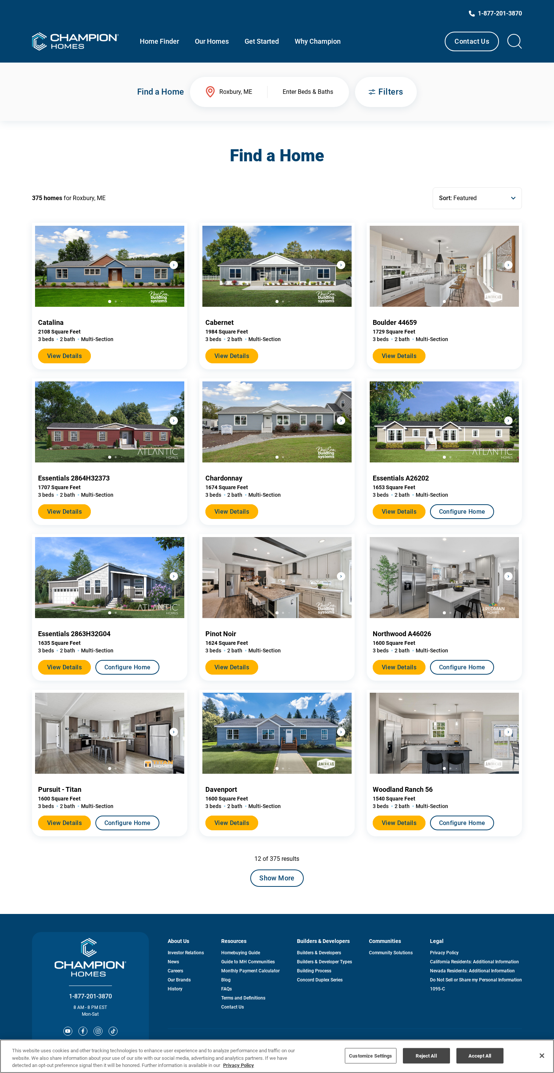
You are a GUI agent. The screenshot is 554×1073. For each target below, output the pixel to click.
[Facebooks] (82, 1031)
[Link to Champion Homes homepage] (75, 41)
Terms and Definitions (243, 998)
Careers (175, 971)
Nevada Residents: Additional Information (472, 971)
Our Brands (179, 980)
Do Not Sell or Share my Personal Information (476, 980)
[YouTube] (67, 1031)
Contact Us (472, 41)
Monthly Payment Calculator (250, 971)
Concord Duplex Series (320, 980)
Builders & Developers (319, 952)
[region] (277, 1056)
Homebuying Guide (240, 952)
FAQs (226, 989)
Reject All (426, 1055)
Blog (226, 980)
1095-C (437, 989)
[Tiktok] (113, 1031)
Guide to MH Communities (248, 961)
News (173, 961)
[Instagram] (98, 1031)
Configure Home (462, 511)
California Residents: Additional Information (474, 961)
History (175, 989)
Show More (276, 878)
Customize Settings (370, 1055)
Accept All (479, 1055)
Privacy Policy (444, 952)
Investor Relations (186, 952)
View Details (64, 356)
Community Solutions (391, 952)
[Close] (542, 1055)
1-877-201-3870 (90, 996)
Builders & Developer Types (324, 961)
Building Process (314, 971)
